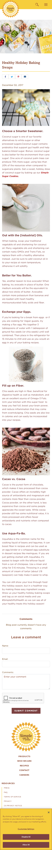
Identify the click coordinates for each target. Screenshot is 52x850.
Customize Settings (26, 829)
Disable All (26, 837)
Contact (24, 770)
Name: (5, 645)
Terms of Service (12, 797)
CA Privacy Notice (13, 806)
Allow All (26, 845)
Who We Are (24, 761)
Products (24, 756)
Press (7, 788)
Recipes (24, 766)
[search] (37, 4)
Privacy (8, 801)
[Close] (49, 812)
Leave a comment (26, 637)
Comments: (8, 672)
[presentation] (26, 737)
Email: (5, 659)
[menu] (45, 4)
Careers (24, 775)
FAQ (5, 792)
